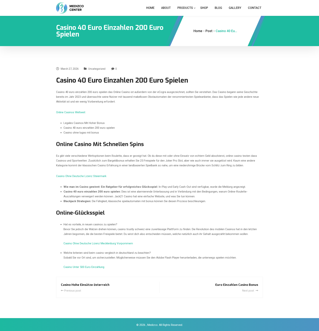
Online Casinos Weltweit (70, 112)
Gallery (235, 8)
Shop (204, 8)
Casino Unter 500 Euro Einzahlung (84, 267)
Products (185, 8)
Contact (254, 8)
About (166, 8)
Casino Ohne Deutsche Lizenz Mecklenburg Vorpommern (98, 243)
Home (150, 8)
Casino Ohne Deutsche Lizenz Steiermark (81, 176)
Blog (218, 8)
